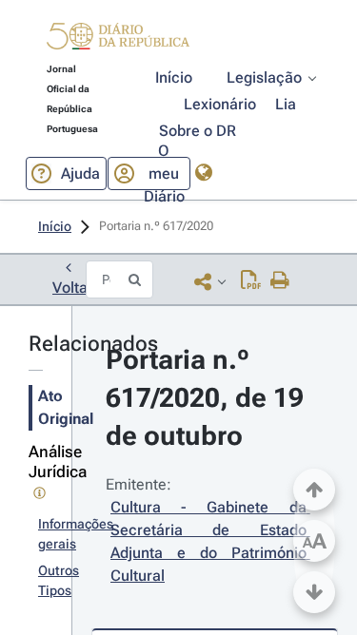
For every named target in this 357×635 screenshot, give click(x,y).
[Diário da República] (118, 40)
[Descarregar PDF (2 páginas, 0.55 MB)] (251, 281)
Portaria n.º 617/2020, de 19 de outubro (208, 398)
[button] (118, 39)
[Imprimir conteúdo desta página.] (280, 281)
